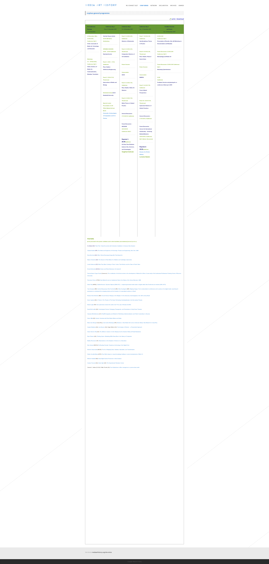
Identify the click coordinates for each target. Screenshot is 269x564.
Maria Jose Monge (91, 322)
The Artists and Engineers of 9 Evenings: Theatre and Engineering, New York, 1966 (118, 250)
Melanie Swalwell (91, 358)
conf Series (144, 5)
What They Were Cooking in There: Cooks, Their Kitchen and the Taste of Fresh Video (119, 264)
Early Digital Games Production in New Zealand (109, 358)
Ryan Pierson (90, 336)
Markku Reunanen (91, 340)
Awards (181, 5)
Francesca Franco (91, 280)
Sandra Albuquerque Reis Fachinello (106, 288)
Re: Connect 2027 (132, 5)
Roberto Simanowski (92, 349)
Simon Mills (90, 318)
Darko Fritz (89, 284)
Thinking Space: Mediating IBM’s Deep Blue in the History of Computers (114, 336)
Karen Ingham (90, 300)
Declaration (163, 5)
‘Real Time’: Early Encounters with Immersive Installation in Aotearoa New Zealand (115, 245)
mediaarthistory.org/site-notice (102, 552)
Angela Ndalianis (91, 327)
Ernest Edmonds (91, 269)
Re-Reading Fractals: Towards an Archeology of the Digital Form (113, 345)
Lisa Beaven (102, 327)
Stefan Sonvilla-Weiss (92, 354)
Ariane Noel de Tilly (92, 331)
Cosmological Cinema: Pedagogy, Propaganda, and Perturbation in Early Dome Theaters (120, 309)
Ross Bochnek (90, 255)
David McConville (91, 309)
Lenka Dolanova (91, 264)
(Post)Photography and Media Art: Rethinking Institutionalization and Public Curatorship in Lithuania (126, 313)
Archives (173, 5)
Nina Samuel (90, 345)
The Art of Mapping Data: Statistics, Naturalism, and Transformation (118, 349)
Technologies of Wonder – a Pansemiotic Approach (129, 327)
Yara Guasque (90, 288)
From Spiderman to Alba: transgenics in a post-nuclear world (124, 367)
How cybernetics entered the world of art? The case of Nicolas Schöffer (114, 304)
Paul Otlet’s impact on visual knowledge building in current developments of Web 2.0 (122, 354)
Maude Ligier (90, 304)
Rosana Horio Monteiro (92, 295)
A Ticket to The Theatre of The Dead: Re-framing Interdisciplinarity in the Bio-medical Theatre (119, 300)
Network (153, 5)
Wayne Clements (91, 259)
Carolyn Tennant (91, 363)
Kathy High (101, 363)
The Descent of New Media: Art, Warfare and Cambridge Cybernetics (115, 259)
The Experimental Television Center (115, 363)
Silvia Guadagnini (122, 288)
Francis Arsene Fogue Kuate (94, 273)
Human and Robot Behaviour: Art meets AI (110, 269)
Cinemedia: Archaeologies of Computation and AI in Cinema (110, 116)
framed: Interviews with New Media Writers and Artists (108, 318)
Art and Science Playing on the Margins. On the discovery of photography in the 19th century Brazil (126, 295)
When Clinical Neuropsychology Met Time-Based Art (109, 255)
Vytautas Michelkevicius (93, 313)
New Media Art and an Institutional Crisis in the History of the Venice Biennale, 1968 (120, 280)
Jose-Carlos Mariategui (108, 322)
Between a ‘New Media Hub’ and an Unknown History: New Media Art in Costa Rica (137, 322)
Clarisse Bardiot (91, 250)
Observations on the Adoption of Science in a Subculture (112, 340)
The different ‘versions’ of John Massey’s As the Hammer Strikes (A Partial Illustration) (120, 331)
